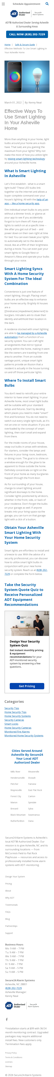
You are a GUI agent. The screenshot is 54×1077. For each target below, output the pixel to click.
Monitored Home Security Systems (23, 735)
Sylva (30, 808)
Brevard (14, 808)
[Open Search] (47, 3)
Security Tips (11, 708)
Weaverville (33, 771)
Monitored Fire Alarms (17, 731)
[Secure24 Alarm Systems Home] (27, 13)
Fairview (32, 783)
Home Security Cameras (17, 727)
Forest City (15, 796)
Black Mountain (18, 814)
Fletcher (14, 783)
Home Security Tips (15, 712)
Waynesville (16, 790)
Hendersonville (17, 777)
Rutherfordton (17, 820)
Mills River (15, 771)
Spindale (32, 802)
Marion (13, 802)
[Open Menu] (3, 4)
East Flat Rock (35, 790)
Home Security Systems (17, 716)
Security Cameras (14, 720)
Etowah (32, 777)
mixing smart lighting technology (26, 158)
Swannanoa (34, 814)
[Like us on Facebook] (6, 1020)
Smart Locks (11, 724)
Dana (30, 820)
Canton (31, 796)
